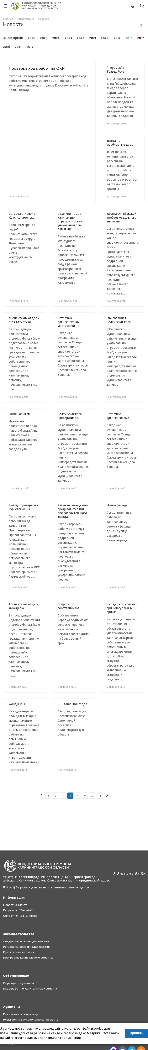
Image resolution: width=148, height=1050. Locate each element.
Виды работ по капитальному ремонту (30, 988)
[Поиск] (142, 6)
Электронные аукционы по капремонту (30, 1019)
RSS (141, 25)
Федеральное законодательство (26, 941)
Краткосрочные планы (18, 952)
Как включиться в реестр (20, 1014)
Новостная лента (15, 905)
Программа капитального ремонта (28, 957)
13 (99, 795)
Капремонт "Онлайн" (18, 910)
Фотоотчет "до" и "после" (20, 916)
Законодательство (18, 934)
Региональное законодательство (26, 947)
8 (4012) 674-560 (15, 887)
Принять (136, 1033)
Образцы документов (18, 983)
